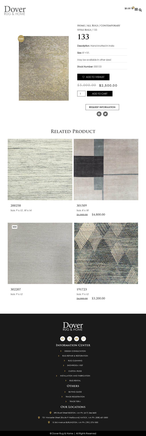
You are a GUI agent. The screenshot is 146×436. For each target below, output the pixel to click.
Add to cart (99, 93)
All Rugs (92, 26)
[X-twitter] (69, 338)
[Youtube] (76, 338)
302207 (16, 289)
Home (81, 26)
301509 (82, 205)
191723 (82, 289)
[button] (136, 9)
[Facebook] (62, 338)
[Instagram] (83, 338)
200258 (16, 205)
